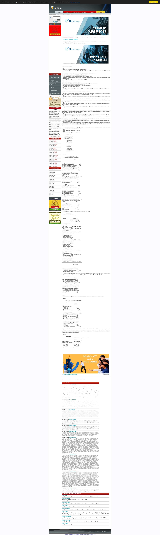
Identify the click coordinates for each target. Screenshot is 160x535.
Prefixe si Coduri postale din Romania (76, 534)
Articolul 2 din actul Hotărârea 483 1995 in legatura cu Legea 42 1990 (54, 124)
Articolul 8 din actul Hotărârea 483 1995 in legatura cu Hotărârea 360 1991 (54, 122)
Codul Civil (52, 84)
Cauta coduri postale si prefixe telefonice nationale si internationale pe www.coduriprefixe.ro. (70, 14)
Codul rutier (52, 91)
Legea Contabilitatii (53, 78)
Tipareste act (102, 37)
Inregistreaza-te (55, 21)
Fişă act (78, 37)
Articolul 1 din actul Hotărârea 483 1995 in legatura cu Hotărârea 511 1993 (54, 117)
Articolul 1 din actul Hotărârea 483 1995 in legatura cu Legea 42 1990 (54, 126)
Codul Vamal (52, 88)
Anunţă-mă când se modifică (68, 37)
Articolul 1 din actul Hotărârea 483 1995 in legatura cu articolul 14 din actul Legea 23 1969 (54, 134)
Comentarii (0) (85, 37)
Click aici (55, 22)
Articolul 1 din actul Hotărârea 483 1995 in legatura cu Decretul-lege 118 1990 (54, 129)
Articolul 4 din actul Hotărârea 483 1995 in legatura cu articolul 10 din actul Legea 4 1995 (54, 112)
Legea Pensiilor (52, 80)
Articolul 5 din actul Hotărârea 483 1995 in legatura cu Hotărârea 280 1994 (54, 114)
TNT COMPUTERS (102, 531)
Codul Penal (52, 87)
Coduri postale (67, 534)
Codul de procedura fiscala (54, 77)
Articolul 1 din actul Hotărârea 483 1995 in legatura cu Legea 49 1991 (54, 119)
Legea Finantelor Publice (54, 81)
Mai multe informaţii (75, 2)
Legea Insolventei (53, 83)
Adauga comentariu (106, 374)
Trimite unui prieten (93, 37)
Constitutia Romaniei (54, 90)
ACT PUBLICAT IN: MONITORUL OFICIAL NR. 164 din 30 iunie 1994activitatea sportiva (74, 499)
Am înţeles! (153, 2)
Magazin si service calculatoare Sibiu (89, 534)
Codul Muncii (52, 86)
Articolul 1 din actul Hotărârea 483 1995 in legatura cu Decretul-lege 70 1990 (54, 132)
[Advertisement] (55, 54)
